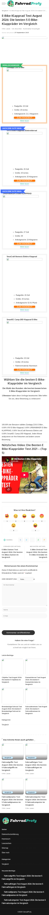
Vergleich (5, 725)
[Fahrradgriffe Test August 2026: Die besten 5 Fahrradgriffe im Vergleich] (13, 751)
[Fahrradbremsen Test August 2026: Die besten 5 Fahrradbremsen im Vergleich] (36, 696)
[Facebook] (20, 540)
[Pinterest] (32, 540)
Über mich (5, 853)
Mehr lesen (24, 121)
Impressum (6, 839)
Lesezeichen (6, 843)
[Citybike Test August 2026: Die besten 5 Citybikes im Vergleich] (13, 667)
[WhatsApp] (38, 540)
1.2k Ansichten (17, 28)
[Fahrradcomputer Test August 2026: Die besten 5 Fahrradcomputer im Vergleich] (36, 786)
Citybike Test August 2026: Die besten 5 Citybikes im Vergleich (12, 679)
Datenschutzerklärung (10, 834)
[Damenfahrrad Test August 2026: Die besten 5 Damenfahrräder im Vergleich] (36, 667)
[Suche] (45, 3)
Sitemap (5, 848)
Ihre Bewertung (9, 579)
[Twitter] (26, 540)
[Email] (44, 540)
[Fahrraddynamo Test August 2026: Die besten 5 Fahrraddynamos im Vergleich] (13, 786)
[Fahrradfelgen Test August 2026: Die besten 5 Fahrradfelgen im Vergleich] (36, 751)
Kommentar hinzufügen (31, 28)
